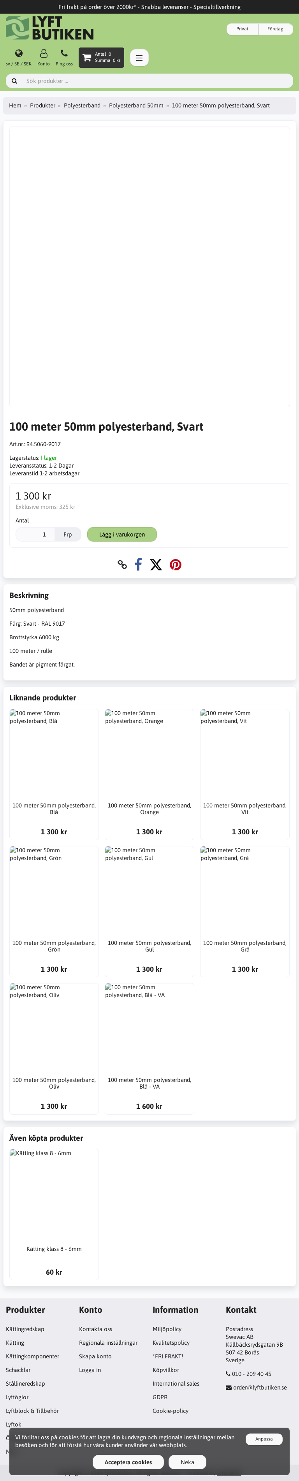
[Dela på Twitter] (156, 565)
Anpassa (264, 1439)
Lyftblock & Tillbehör (32, 1410)
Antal (22, 520)
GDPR (160, 1397)
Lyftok (13, 1424)
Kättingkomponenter (32, 1356)
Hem (15, 105)
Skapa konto (95, 1356)
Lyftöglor (17, 1397)
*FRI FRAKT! (168, 1356)
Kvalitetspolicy (171, 1342)
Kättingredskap (25, 1329)
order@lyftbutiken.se (260, 1387)
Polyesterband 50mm (136, 105)
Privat (242, 29)
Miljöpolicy (167, 1329)
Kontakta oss (95, 1329)
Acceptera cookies (128, 1462)
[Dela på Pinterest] (175, 565)
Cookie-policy (170, 1410)
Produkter (42, 105)
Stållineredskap (25, 1383)
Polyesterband (82, 105)
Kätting (15, 1342)
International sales (176, 1383)
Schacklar (18, 1370)
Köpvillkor (166, 1370)
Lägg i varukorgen (122, 534)
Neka (187, 1462)
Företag (275, 29)
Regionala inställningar (108, 1342)
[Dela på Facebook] (138, 565)
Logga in (90, 1370)
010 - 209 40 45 (251, 1373)
